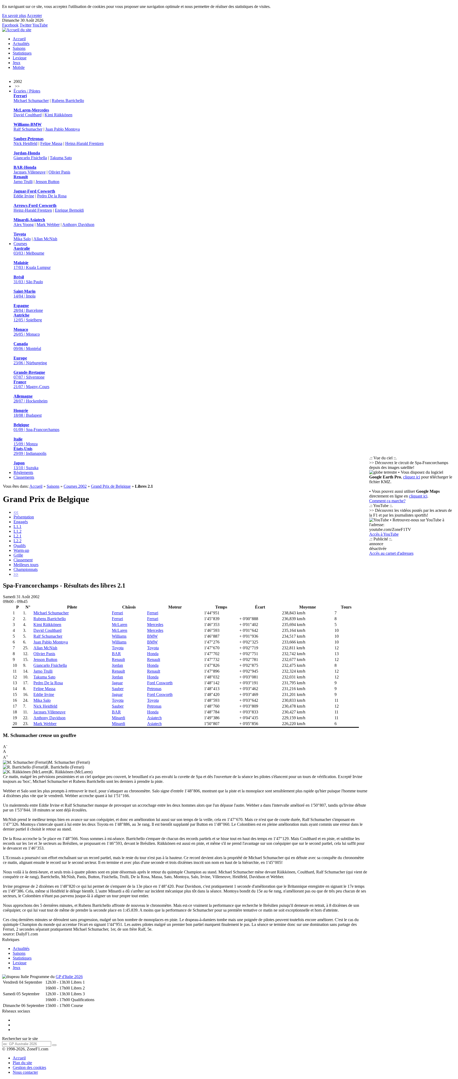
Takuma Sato (61, 158)
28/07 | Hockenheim (30, 398)
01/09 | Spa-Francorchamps (36, 427)
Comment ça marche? (387, 501)
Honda (152, 653)
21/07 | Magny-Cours (31, 384)
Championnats (26, 569)
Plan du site (22, 1062)
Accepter (34, 15)
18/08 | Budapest (28, 413)
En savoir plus (14, 15)
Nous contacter (25, 1072)
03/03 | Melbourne (29, 250)
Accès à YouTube (384, 534)
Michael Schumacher (31, 100)
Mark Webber (48, 224)
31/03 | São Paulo (28, 279)
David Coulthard (28, 115)
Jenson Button (47, 181)
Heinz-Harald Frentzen (84, 143)
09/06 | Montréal (27, 346)
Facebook (10, 25)
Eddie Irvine (24, 196)
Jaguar (117, 683)
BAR (116, 653)
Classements (24, 477)
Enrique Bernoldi (69, 210)
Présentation (24, 517)
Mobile (19, 67)
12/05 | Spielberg (28, 317)
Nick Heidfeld (25, 143)
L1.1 (17, 526)
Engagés (21, 521)
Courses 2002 (75, 486)
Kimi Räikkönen (58, 115)
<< (16, 512)
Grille (18, 555)
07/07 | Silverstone (29, 374)
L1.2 (17, 531)
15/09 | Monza (26, 441)
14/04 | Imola (25, 293)
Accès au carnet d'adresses (391, 553)
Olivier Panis (59, 172)
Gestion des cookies (29, 1067)
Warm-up (21, 550)
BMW (152, 636)
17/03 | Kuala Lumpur (32, 265)
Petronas (154, 688)
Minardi (118, 718)
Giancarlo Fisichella (30, 158)
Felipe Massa (51, 143)
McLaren (119, 624)
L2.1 (17, 536)
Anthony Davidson (78, 224)
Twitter (26, 25)
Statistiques (22, 53)
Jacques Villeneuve (30, 172)
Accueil (19, 39)
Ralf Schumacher (28, 129)
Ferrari (117, 613)
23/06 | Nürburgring (30, 360)
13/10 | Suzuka (26, 465)
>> (16, 574)
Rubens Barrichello (68, 100)
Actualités (21, 43)
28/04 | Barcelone (28, 308)
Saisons (19, 48)
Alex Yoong (24, 224)
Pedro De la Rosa (52, 196)
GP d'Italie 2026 (69, 976)
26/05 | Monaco (27, 331)
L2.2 (17, 541)
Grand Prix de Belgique (111, 486)
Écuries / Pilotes (27, 91)
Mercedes (155, 624)
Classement (23, 560)
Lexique (20, 58)
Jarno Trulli (23, 181)
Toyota (118, 648)
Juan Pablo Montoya (62, 129)
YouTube (40, 25)
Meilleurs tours (26, 564)
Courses (20, 243)
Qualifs (20, 545)
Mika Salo (22, 239)
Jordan (117, 665)
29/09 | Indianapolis (30, 451)
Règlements (23, 472)
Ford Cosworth (160, 683)
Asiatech (154, 718)
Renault (118, 659)
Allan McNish (45, 239)
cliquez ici (411, 477)
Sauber (118, 688)
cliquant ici (418, 496)
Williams (119, 636)
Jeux (16, 62)
